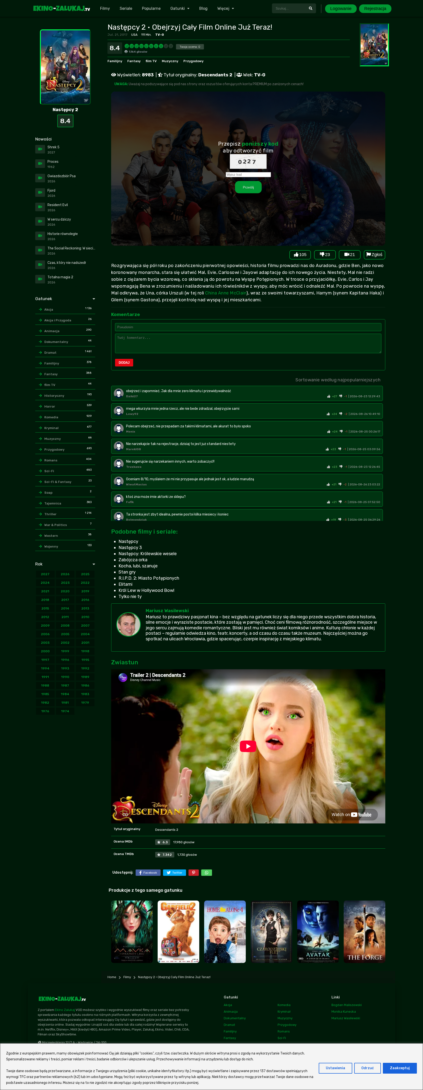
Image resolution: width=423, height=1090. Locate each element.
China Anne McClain (225, 293)
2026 (65, 574)
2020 (65, 591)
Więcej (223, 8)
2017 (65, 600)
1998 (85, 651)
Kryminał (51, 428)
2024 (45, 583)
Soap (48, 492)
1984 (65, 694)
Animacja (51, 331)
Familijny (114, 61)
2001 (85, 643)
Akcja (48, 309)
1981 (65, 702)
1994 (45, 668)
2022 (85, 583)
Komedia (51, 417)
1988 (45, 685)
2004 (85, 634)
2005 (65, 634)
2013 (85, 608)
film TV (151, 61)
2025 (85, 574)
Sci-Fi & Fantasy (57, 482)
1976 (45, 711)
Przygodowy (193, 61)
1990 (65, 677)
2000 (45, 651)
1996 (65, 660)
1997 (45, 660)
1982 (45, 702)
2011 (65, 617)
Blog (203, 8)
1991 (45, 677)
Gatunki (177, 8)
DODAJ (124, 362)
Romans (50, 460)
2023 (65, 583)
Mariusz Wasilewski (167, 610)
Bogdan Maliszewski (346, 1005)
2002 (65, 643)
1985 (45, 694)
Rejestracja (375, 8)
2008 (65, 625)
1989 (85, 677)
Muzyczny (170, 61)
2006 (45, 634)
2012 (45, 617)
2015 (45, 608)
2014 (65, 608)
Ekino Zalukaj (65, 1010)
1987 (65, 685)
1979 (85, 702)
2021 (45, 591)
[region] (211, 1066)
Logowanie (341, 8)
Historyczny (54, 396)
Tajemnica (52, 503)
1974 (65, 711)
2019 (85, 591)
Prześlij (248, 187)
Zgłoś (377, 254)
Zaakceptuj (400, 1068)
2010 (85, 617)
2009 (45, 625)
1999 (65, 651)
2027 (45, 574)
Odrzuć (367, 1068)
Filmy (105, 8)
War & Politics (55, 525)
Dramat (50, 352)
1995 (85, 660)
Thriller (50, 514)
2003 (45, 643)
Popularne (151, 8)
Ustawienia (335, 1068)
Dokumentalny (56, 342)
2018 (45, 600)
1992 (85, 668)
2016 (85, 600)
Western (51, 536)
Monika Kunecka (343, 1011)
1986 (85, 685)
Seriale (126, 8)
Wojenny (51, 546)
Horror (49, 406)
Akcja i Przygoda (57, 320)
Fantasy (134, 61)
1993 (65, 668)
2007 (85, 625)
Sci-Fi (49, 471)
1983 (85, 694)
